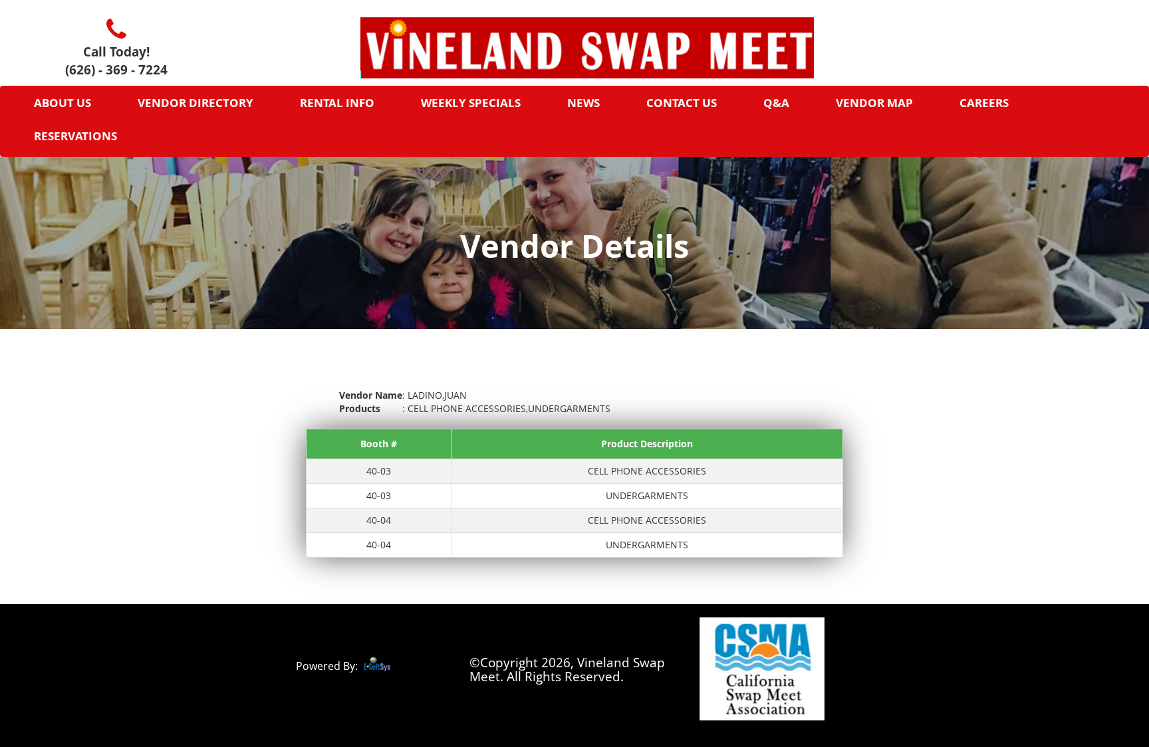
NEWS (583, 102)
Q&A (776, 102)
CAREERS (984, 102)
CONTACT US (681, 102)
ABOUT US (62, 102)
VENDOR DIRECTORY (195, 102)
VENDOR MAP (874, 102)
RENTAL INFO (337, 102)
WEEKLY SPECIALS (471, 102)
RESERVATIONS (75, 136)
